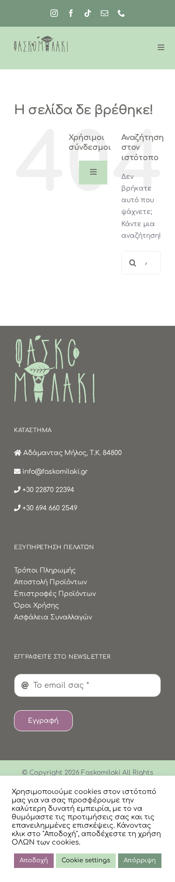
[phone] (121, 13)
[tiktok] (87, 13)
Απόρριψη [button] (140, 860)
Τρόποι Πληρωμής (45, 570)
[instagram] (54, 13)
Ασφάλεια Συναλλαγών (53, 617)
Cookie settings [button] (86, 860)
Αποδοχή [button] (34, 860)
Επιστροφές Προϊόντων (55, 593)
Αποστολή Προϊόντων (50, 582)
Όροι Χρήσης (36, 605)
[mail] (104, 13)
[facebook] (71, 13)
